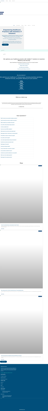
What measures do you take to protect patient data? (8, 131)
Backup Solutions (3, 377)
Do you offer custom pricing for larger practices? (8, 124)
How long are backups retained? (5, 146)
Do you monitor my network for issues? (6, 150)
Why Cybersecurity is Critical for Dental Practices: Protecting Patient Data (12, 290)
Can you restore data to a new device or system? (8, 148)
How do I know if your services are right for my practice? (9, 120)
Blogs (10, 0)
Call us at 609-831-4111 (8, 372)
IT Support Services (3, 376)
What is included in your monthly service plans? (7, 122)
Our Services (2, 0)
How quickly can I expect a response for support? (8, 135)
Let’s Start (33, 25)
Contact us (2, 372)
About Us (13, 0)
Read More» (2, 228)
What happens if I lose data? (5, 144)
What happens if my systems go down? (6, 157)
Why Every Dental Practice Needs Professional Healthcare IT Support (11, 355)
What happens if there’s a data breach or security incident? (9, 133)
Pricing (7, 0)
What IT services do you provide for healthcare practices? (9, 118)
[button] (2, 54)
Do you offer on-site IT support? (5, 137)
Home (14, 25)
